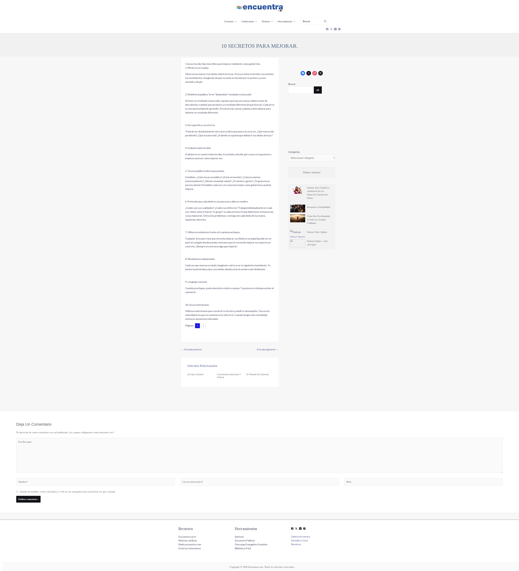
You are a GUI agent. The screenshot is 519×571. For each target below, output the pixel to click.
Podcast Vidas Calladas (317, 232)
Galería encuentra (300, 536)
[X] (331, 29)
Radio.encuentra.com (189, 544)
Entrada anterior (191, 349)
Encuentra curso (187, 536)
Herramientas (284, 21)
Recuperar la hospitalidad (318, 207)
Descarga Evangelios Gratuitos (251, 544)
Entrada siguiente (267, 349)
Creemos (229, 21)
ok (317, 89)
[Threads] (335, 29)
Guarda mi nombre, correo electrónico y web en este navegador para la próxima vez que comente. (68, 491)
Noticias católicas (187, 540)
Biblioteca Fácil (243, 548)
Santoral (239, 536)
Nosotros (296, 544)
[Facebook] (327, 29)
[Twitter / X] (296, 528)
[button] (235, 21)
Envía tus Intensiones (189, 548)
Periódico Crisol (299, 540)
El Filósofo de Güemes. (257, 374)
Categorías (294, 151)
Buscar (292, 83)
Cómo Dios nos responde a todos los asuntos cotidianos (318, 219)
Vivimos (266, 21)
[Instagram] (339, 29)
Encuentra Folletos (245, 540)
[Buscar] (325, 21)
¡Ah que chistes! (195, 374)
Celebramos (247, 21)
